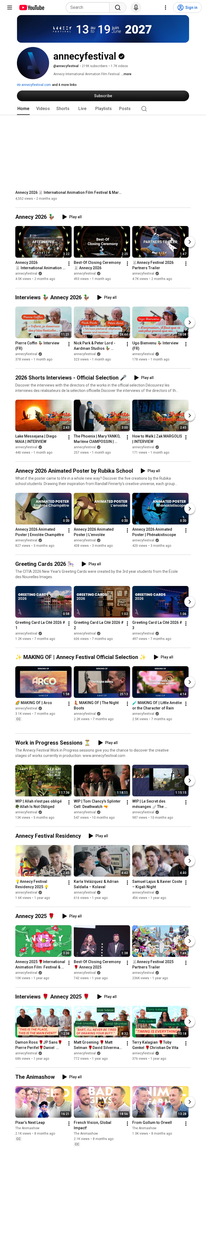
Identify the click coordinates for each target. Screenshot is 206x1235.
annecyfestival (26, 274)
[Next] (189, 242)
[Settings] (165, 7)
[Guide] (9, 7)
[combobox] (89, 7)
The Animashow (27, 1128)
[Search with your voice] (136, 7)
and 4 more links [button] (64, 85)
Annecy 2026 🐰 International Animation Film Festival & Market (69, 192)
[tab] (23, 108)
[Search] (117, 7)
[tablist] (103, 108)
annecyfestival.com (36, 85)
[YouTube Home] (31, 7)
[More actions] (69, 263)
